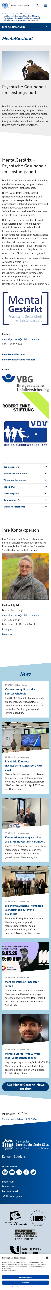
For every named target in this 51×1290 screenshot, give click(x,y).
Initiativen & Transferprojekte (15, 20)
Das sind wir (9, 486)
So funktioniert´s (12, 500)
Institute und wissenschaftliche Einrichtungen (21, 16)
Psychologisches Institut (20, 6)
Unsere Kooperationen (15, 506)
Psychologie (8, 18)
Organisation (26, 14)
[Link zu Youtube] (12, 1171)
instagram (7, 629)
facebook (7, 634)
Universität (15, 14)
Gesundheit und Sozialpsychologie (28, 18)
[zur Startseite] (5, 5)
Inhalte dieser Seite (25, 27)
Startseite (5, 14)
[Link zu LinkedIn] (19, 1171)
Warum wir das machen (15, 480)
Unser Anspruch (11, 493)
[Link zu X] (33, 1171)
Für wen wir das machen (15, 473)
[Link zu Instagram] (5, 1171)
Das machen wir (11, 466)
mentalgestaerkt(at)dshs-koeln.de (20, 339)
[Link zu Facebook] (26, 1171)
